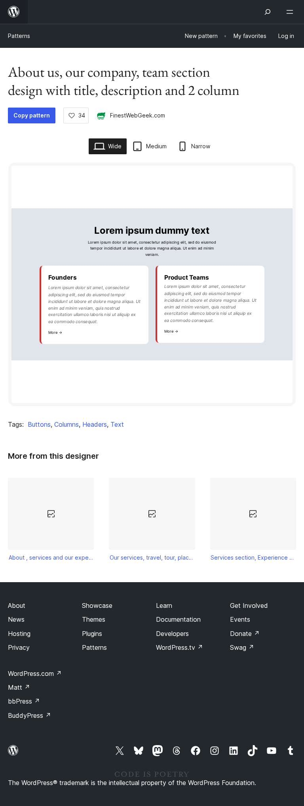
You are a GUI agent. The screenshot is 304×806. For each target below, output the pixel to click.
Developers (172, 634)
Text (117, 424)
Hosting (19, 634)
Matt (19, 687)
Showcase (97, 605)
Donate (245, 634)
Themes (93, 619)
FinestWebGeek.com (137, 115)
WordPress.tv (179, 647)
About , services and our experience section (51, 557)
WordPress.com (35, 673)
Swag (242, 647)
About (16, 605)
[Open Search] (267, 12)
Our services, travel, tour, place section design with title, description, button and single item (152, 557)
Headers (94, 424)
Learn (164, 605)
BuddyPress (29, 715)
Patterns (19, 35)
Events (240, 619)
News (16, 619)
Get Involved (249, 605)
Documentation (178, 619)
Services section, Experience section (253, 557)
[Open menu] (291, 12)
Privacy (19, 647)
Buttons (39, 424)
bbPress (24, 701)
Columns (66, 424)
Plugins (92, 634)
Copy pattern (31, 115)
